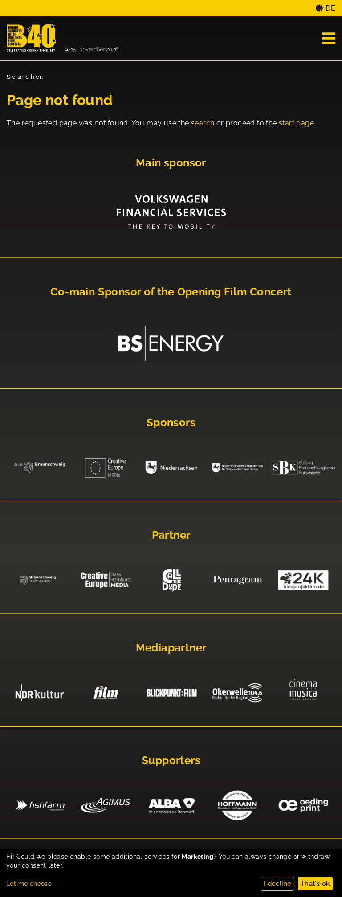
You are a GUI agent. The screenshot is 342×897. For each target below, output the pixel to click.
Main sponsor (171, 163)
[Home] (62, 38)
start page (296, 123)
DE (330, 8)
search (202, 123)
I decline (278, 884)
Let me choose (29, 884)
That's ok (315, 884)
